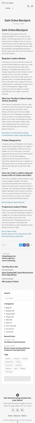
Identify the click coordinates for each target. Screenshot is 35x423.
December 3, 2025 (9, 340)
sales (15, 368)
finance (18, 362)
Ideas (8, 320)
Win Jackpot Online (10, 281)
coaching (25, 358)
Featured (9, 314)
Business (9, 311)
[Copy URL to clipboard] (31, 245)
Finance (8, 317)
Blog (7, 308)
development (9, 362)
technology (8, 371)
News (8, 323)
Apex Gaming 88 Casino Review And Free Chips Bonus (17, 274)
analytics (8, 358)
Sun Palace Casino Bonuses (14, 342)
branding (16, 358)
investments (9, 365)
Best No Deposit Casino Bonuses (13, 202)
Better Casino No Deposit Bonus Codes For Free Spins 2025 (17, 349)
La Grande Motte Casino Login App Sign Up (17, 135)
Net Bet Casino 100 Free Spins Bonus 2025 (16, 234)
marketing (8, 368)
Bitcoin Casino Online (9, 231)
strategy (22, 368)
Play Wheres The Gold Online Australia (15, 133)
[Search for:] (17, 298)
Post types (10, 326)
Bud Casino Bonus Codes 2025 (12, 236)
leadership (18, 365)
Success (9, 329)
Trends (8, 332)
